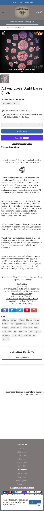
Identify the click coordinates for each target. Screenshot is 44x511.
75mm (36, 320)
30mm (21, 320)
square (38, 331)
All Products (22, 455)
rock (31, 331)
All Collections (22, 452)
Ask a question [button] (22, 357)
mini (19, 327)
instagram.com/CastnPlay (22, 296)
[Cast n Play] (22, 173)
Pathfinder (6, 331)
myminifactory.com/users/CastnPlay (22, 298)
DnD (37, 323)
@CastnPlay (22, 286)
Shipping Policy (22, 481)
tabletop (6, 335)
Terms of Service (22, 474)
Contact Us (22, 466)
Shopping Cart (22, 462)
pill (15, 331)
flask (13, 327)
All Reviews (22, 459)
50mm (29, 320)
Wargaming (17, 335)
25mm (13, 320)
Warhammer (29, 335)
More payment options (22, 143)
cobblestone (21, 323)
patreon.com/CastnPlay (22, 293)
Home (3, 28)
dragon (5, 327)
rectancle (23, 331)
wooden (5, 339)
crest (31, 323)
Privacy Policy (22, 477)
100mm (5, 320)
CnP (12, 323)
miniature (27, 327)
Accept (35, 502)
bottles (5, 323)
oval (36, 327)
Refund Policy (22, 484)
